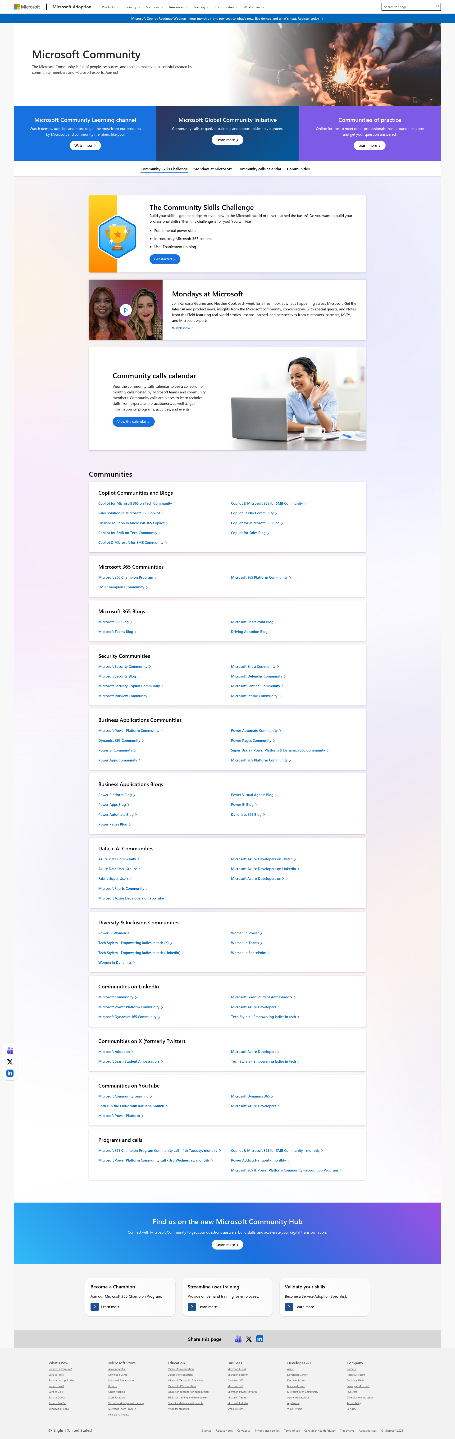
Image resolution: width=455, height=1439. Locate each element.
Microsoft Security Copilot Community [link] (129, 685)
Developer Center (297, 1374)
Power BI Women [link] (112, 933)
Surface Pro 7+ (57, 1403)
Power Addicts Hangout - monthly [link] (258, 1160)
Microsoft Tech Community (302, 1391)
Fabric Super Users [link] (113, 878)
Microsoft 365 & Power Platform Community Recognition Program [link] (284, 1170)
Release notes (224, 1430)
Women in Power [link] (245, 933)
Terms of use (292, 1430)
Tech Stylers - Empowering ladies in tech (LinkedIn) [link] (139, 952)
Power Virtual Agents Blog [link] (252, 794)
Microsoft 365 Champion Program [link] (125, 577)
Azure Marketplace (298, 1397)
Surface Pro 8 (56, 1374)
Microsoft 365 (235, 1386)
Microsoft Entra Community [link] (253, 666)
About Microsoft (356, 1374)
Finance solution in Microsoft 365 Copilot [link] (131, 523)
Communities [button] (226, 7)
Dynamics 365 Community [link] (119, 740)
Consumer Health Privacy (320, 1430)
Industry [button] (132, 7)
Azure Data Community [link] (117, 859)
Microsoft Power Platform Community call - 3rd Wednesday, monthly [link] (154, 1160)
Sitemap (206, 1430)
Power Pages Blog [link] (112, 824)
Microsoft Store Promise (122, 1409)
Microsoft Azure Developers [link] (253, 1007)
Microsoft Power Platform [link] (119, 1115)
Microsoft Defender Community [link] (256, 676)
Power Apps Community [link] (117, 760)
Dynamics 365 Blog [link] (246, 814)
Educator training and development (188, 1397)
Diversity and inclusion (360, 1397)
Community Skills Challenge (164, 168)
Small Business (236, 1409)
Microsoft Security (238, 1374)
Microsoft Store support (122, 1380)
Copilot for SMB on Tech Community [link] (127, 532)
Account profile (117, 1369)
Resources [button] (178, 7)
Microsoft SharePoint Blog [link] (252, 621)
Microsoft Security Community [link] (122, 666)
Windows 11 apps (59, 1409)
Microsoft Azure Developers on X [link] (257, 878)
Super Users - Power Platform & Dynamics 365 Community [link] (278, 750)
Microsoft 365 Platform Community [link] (259, 577)
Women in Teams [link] (245, 942)
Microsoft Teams (237, 1397)
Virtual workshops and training (126, 1403)
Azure (290, 1369)
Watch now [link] (181, 328)
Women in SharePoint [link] (248, 952)
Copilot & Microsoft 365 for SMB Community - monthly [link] (275, 1150)
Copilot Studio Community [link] (252, 513)
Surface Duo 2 (57, 1397)
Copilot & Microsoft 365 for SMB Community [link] (267, 503)
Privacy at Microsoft (358, 1386)
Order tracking (116, 1391)
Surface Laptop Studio (61, 1380)
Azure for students (178, 1409)
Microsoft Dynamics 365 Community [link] (127, 1016)
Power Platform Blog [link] (115, 794)
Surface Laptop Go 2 (60, 1369)
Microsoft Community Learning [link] (123, 1096)
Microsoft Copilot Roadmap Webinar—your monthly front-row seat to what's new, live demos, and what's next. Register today (225, 18)
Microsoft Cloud (237, 1369)
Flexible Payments (118, 1414)
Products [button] (110, 7)
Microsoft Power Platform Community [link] (128, 730)
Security (351, 1409)
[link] (126, 310)
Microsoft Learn (296, 1386)
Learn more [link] (225, 1244)
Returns (112, 1386)
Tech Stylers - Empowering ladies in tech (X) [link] (133, 942)
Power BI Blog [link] (242, 804)
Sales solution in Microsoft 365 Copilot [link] (129, 513)
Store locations (117, 1397)
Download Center (118, 1374)
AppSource (293, 1403)
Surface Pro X (56, 1386)
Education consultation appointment (188, 1391)
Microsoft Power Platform (242, 1391)
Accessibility (354, 1403)
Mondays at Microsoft (213, 168)
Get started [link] (163, 259)
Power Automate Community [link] (254, 730)
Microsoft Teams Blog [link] (115, 631)
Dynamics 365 (236, 1380)
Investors (352, 1391)
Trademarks (347, 1430)
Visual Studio (294, 1409)
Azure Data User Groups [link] (117, 868)
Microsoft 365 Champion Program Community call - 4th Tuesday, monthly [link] (158, 1150)
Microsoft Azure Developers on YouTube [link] (131, 898)
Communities (298, 168)
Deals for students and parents (185, 1403)
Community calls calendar (259, 168)
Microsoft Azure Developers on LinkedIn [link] (263, 868)
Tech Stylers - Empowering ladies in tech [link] (263, 1016)
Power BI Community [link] (115, 750)
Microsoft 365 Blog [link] (113, 621)
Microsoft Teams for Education (185, 1380)
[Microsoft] (27, 7)
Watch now (83, 145)
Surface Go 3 (56, 1391)
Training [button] (201, 7)
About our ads (368, 1430)
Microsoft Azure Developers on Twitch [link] (262, 859)
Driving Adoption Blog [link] (249, 631)
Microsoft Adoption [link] (114, 1051)
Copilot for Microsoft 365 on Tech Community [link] (135, 503)
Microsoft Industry (238, 1403)
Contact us (243, 1430)
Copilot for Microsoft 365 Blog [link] (255, 523)
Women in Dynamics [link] (115, 962)
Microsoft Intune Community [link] (254, 695)
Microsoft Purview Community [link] (122, 695)
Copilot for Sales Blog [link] (248, 532)
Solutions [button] (155, 7)
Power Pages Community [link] (251, 740)
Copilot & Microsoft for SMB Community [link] (131, 542)
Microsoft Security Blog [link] (117, 676)
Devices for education (180, 1374)
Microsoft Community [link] (115, 997)
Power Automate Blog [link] (116, 814)
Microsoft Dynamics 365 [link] (250, 1096)
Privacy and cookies (267, 1430)
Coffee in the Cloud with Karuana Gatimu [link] (131, 1105)
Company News (355, 1380)
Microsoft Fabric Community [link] (121, 888)
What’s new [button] (254, 7)
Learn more (225, 139)
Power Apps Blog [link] (112, 804)
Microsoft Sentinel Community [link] (255, 685)
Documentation (296, 1380)
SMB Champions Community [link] (121, 587)
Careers (351, 1369)
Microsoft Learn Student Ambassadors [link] (261, 997)
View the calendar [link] (131, 421)
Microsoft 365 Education (182, 1386)
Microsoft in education (181, 1369)
